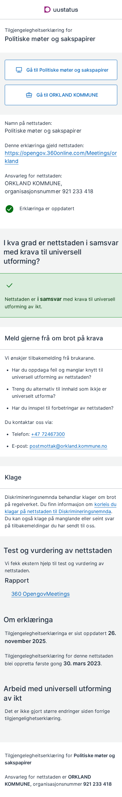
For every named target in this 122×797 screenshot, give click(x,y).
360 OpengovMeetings (40, 594)
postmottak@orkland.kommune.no (68, 446)
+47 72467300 (48, 434)
